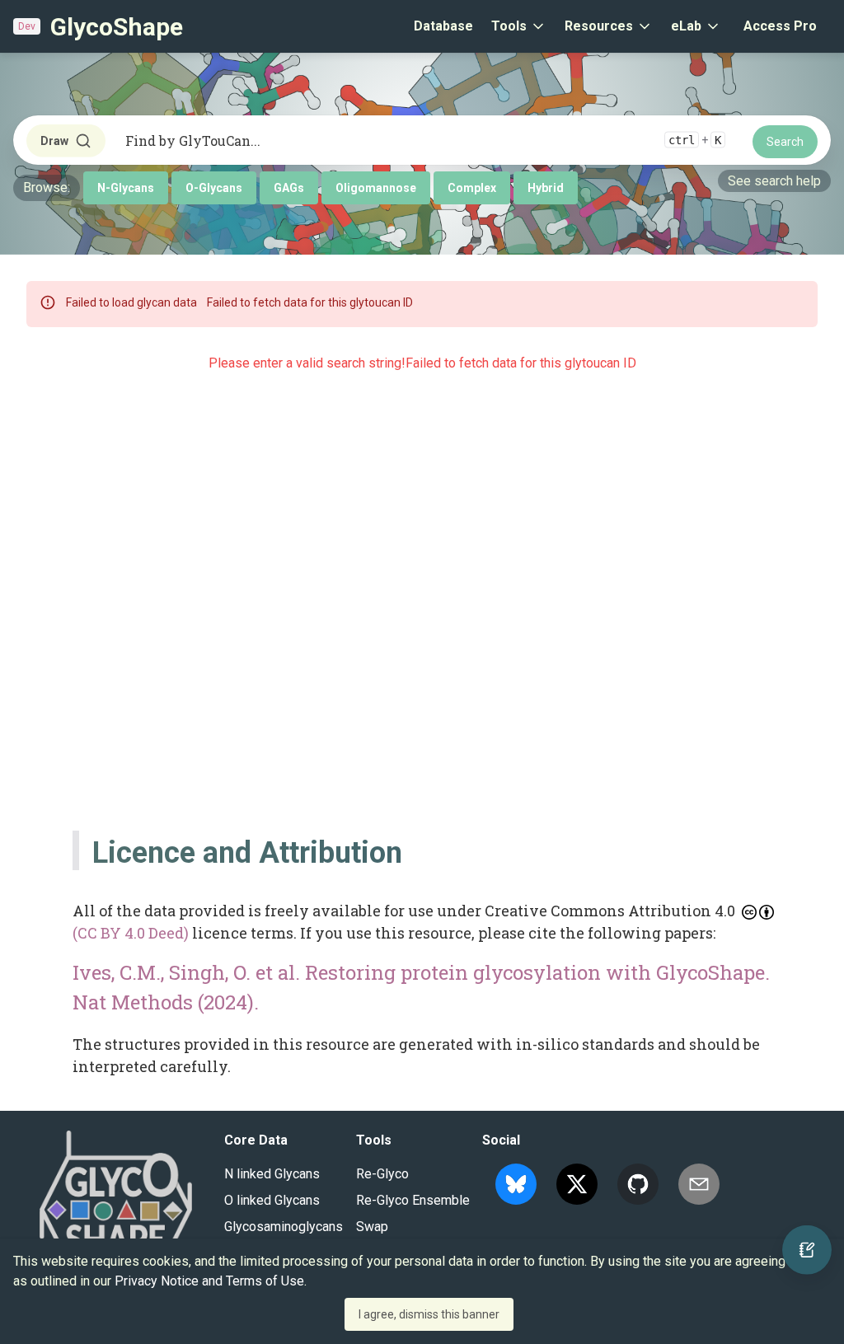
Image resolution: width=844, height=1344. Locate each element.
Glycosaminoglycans (283, 1226)
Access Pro (780, 26)
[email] (699, 1184)
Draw (54, 141)
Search (785, 141)
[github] (638, 1184)
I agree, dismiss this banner (429, 1314)
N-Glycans (125, 187)
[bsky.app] (516, 1184)
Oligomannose (375, 187)
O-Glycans (213, 187)
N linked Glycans (272, 1174)
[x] (577, 1184)
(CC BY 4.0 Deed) (131, 933)
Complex (472, 187)
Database (443, 26)
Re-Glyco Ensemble (413, 1200)
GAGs (289, 187)
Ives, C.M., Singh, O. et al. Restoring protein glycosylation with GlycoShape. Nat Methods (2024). (421, 987)
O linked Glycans (272, 1200)
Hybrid (546, 187)
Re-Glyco (382, 1174)
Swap (372, 1226)
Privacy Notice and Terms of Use (209, 1281)
